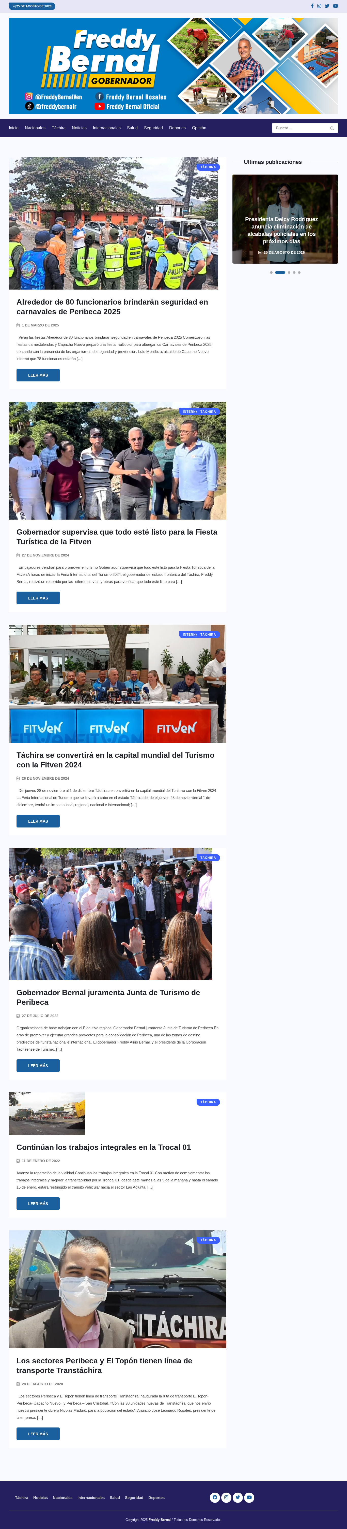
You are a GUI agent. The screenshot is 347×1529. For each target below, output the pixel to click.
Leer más (38, 375)
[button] (271, 272)
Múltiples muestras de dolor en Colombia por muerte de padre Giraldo (281, 234)
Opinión (199, 128)
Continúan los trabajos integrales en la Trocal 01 (104, 1147)
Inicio (14, 128)
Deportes (177, 128)
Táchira (59, 128)
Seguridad (153, 128)
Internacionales (107, 128)
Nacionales (35, 128)
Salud (132, 128)
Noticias (79, 128)
